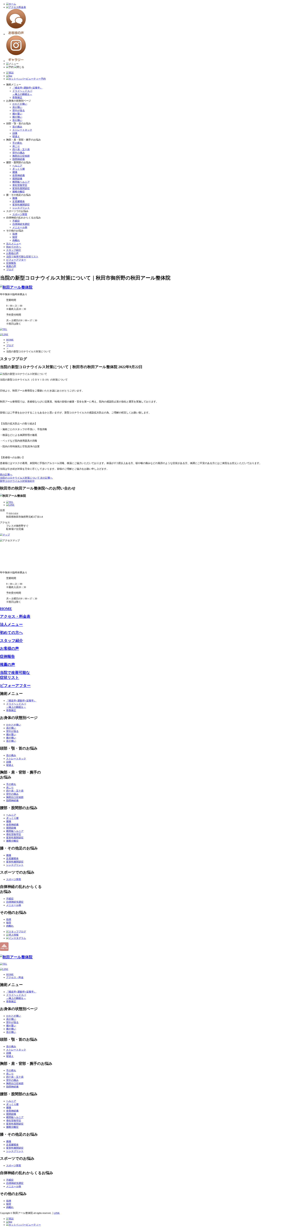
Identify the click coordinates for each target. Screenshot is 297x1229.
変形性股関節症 (21, 188)
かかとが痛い (19, 104)
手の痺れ (17, 143)
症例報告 (11, 263)
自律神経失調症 (21, 224)
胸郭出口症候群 (21, 156)
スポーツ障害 (19, 214)
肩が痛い (17, 107)
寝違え (16, 136)
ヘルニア (17, 165)
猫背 (14, 237)
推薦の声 (11, 266)
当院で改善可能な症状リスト (22, 256)
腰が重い (17, 113)
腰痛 (14, 172)
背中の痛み (18, 152)
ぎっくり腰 (18, 169)
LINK (57, 1213)
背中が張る (18, 110)
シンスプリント (21, 208)
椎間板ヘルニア (21, 182)
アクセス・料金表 (15, 616)
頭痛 (14, 133)
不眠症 (16, 221)
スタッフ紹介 (13, 250)
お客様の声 (12, 253)
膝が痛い (17, 117)
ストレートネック (22, 130)
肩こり (16, 146)
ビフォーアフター (16, 260)
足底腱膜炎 (18, 201)
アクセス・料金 (15, 977)
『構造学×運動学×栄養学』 (27, 87)
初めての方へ (13, 247)
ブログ (10, 269)
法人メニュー (13, 243)
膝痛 (14, 198)
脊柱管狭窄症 (19, 185)
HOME (10, 339)
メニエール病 (19, 227)
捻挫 (14, 234)
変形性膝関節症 (21, 204)
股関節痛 (17, 178)
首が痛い (17, 120)
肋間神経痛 (18, 159)
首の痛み (17, 126)
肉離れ (16, 240)
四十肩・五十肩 (21, 149)
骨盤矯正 (17, 97)
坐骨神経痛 (18, 175)
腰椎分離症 (18, 191)
